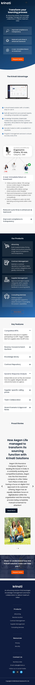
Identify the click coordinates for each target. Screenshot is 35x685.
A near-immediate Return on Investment (14, 178)
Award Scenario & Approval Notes (15, 408)
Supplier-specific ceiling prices (14, 391)
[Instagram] (17, 672)
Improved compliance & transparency (12, 220)
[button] (26, 2)
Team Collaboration (12, 400)
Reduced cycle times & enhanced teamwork (16, 211)
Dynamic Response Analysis (15, 374)
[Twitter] (21, 672)
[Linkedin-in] (13, 672)
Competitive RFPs (11, 331)
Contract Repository (12, 364)
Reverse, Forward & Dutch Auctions (14, 348)
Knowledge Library (11, 357)
